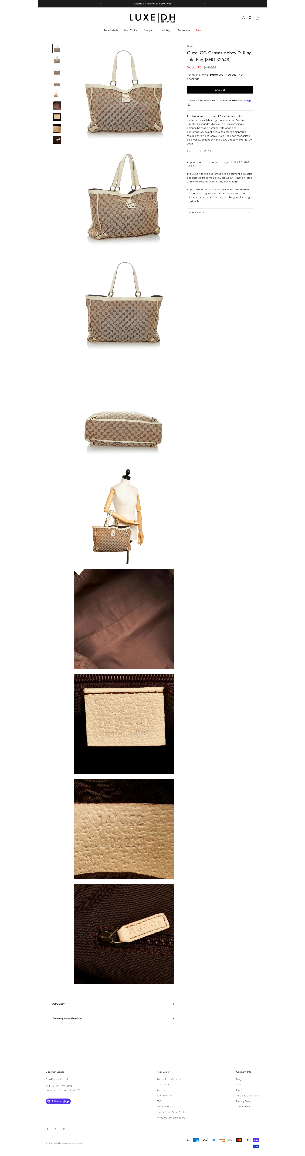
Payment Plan (165, 1095)
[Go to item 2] (56, 59)
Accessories (184, 30)
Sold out (220, 89)
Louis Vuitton (131, 30)
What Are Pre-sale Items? (171, 1117)
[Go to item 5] (56, 94)
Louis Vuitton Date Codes (171, 1112)
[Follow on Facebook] (47, 1129)
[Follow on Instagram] (63, 1129)
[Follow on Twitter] (55, 1129)
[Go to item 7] (56, 117)
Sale (198, 30)
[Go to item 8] (56, 128)
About (239, 1084)
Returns (161, 1090)
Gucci (190, 46)
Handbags (166, 30)
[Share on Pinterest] (205, 151)
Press (239, 1090)
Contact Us (163, 1084)
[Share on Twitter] (200, 151)
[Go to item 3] (56, 71)
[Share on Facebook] (196, 151)
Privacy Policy (243, 1101)
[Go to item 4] (56, 82)
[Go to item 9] (56, 139)
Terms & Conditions (247, 1095)
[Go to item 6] (56, 105)
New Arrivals (111, 30)
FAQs (160, 1101)
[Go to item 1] (56, 48)
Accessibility (164, 1106)
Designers (149, 30)
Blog (238, 1079)
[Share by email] (209, 151)
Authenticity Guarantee (170, 1079)
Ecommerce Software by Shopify (71, 1143)
